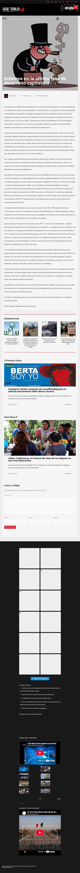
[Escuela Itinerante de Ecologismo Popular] (24, 783)
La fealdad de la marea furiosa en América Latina (36, 698)
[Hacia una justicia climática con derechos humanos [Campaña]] (24, 776)
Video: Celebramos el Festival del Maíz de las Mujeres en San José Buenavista (39, 459)
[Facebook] (48, 2)
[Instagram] (60, 2)
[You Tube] (64, 2)
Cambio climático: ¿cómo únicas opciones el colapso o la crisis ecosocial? (12, 341)
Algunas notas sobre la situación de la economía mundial (49, 340)
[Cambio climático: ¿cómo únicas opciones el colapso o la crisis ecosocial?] (11, 329)
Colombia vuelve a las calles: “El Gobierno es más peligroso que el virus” (68, 341)
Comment (7, 495)
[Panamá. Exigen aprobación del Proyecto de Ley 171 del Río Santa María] (24, 791)
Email (31, 517)
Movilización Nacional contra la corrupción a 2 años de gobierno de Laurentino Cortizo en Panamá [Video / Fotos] (30, 343)
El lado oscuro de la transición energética (34, 708)
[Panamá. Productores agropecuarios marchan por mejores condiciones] (45, 791)
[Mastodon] (76, 2)
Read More (68, 404)
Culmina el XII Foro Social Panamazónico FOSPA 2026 (38, 694)
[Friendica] (56, 2)
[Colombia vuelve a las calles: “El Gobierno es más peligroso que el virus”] (68, 329)
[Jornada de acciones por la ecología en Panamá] (45, 783)
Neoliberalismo (35, 19)
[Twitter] (52, 2)
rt (15, 96)
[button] (29, 558)
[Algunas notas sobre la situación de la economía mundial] (49, 329)
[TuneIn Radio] (72, 2)
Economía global (25, 19)
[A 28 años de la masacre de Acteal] (24, 768)
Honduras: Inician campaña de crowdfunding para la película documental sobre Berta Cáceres (37, 390)
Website (55, 517)
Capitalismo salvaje (13, 19)
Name (6, 517)
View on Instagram (41, 678)
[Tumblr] (68, 2)
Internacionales (43, 96)
